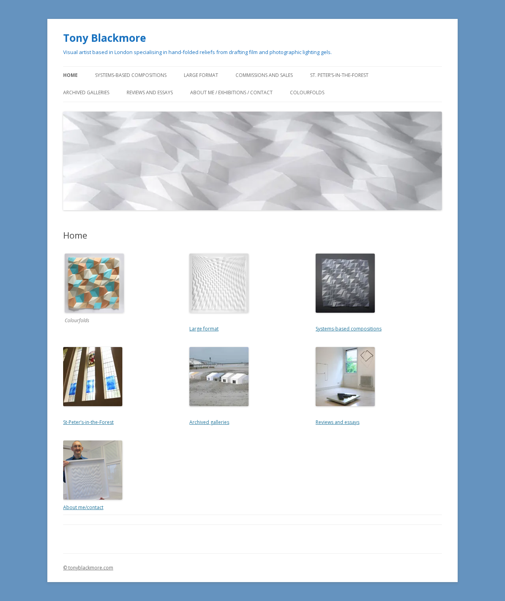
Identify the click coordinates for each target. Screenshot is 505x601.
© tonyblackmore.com (88, 567)
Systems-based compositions (130, 75)
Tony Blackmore (104, 38)
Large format (201, 75)
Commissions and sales (264, 75)
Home (70, 75)
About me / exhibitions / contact (231, 92)
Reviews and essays (150, 92)
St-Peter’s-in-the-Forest (88, 422)
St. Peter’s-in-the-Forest (339, 75)
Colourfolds (307, 92)
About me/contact (83, 507)
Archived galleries (86, 92)
